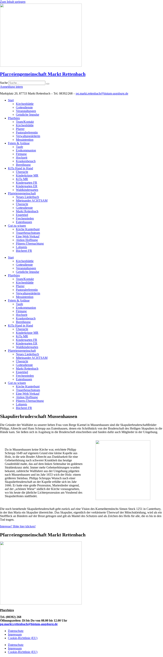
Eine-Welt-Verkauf (27, 236)
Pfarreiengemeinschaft (22, 193)
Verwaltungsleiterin (28, 136)
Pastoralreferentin (27, 132)
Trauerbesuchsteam (28, 232)
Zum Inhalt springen (12, 1)
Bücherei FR (24, 250)
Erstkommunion (26, 150)
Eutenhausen (24, 222)
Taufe (19, 146)
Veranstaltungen (26, 111)
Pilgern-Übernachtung (30, 243)
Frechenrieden (25, 218)
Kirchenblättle (25, 103)
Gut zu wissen (17, 225)
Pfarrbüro (14, 118)
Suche (4, 82)
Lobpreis (21, 247)
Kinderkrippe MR (27, 175)
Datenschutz (15, 631)
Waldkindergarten (27, 189)
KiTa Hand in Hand (20, 168)
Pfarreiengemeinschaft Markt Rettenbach (42, 74)
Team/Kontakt (25, 121)
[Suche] (47, 83)
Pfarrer (20, 129)
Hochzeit (21, 157)
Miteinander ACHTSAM (32, 200)
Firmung (21, 154)
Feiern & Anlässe (19, 143)
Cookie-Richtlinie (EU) (22, 638)
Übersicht (22, 172)
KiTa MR (22, 179)
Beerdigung (23, 164)
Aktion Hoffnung (27, 240)
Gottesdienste (24, 107)
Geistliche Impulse (27, 114)
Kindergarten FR (26, 182)
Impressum (15, 634)
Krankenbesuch (26, 161)
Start (11, 100)
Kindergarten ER (26, 186)
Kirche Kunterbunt (28, 229)
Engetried (22, 215)
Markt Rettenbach (27, 211)
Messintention (24, 139)
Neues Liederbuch (27, 197)
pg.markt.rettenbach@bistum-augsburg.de (102, 93)
